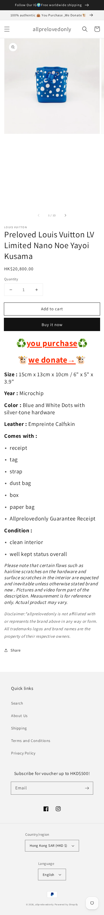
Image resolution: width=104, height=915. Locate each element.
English (48, 874)
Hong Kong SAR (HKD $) (48, 845)
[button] (7, 29)
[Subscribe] (87, 788)
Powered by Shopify (66, 904)
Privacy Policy (23, 753)
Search (17, 703)
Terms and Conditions (30, 740)
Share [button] (16, 650)
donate (57, 359)
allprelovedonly (44, 904)
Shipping (19, 728)
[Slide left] (39, 215)
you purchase (52, 343)
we (33, 359)
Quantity (11, 279)
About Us (19, 715)
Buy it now (52, 324)
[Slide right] (65, 215)
